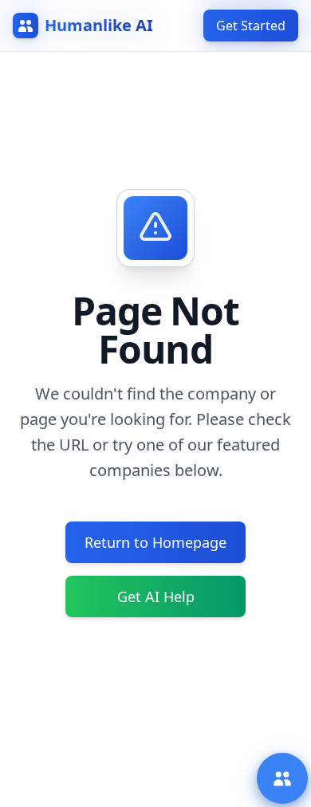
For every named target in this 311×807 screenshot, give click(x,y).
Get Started (250, 25)
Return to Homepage (155, 542)
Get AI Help (156, 596)
